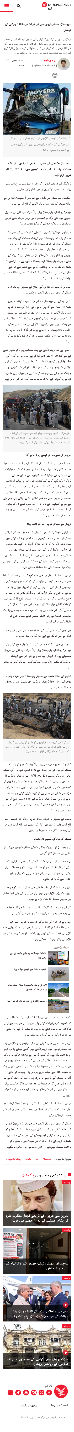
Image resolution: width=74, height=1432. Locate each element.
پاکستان (28, 1175)
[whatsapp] (10, 1392)
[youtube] (26, 1392)
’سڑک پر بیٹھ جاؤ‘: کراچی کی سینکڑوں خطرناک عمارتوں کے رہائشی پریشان (37, 1361)
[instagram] (34, 1392)
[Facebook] (49, 1392)
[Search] (18, 6)
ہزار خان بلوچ (50, 61)
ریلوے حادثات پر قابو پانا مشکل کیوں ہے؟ (27, 1001)
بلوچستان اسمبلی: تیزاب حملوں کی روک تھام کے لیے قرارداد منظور (37, 1266)
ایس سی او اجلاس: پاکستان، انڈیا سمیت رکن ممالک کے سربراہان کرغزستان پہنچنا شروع (40, 1314)
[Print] (54, 75)
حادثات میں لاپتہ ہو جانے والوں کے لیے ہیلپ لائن (28, 955)
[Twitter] (41, 1392)
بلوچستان (47, 1159)
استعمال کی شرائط (59, 1405)
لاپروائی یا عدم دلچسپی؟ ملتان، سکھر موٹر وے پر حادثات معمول (27, 987)
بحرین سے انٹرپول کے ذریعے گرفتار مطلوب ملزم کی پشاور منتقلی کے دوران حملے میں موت (37, 1218)
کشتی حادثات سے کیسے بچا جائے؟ (30, 969)
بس (37, 1159)
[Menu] (6, 6)
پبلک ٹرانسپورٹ (13, 1159)
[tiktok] (18, 1392)
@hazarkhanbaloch (44, 66)
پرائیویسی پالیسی (29, 1405)
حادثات (28, 1159)
